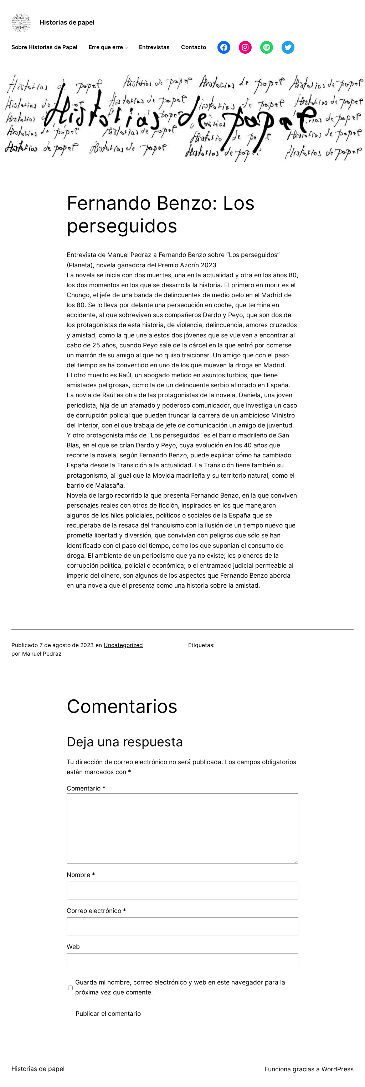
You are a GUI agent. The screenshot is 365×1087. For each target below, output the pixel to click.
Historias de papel (67, 22)
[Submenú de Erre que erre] (126, 47)
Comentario (86, 788)
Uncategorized (123, 645)
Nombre (81, 874)
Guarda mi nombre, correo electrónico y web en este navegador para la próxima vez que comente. (180, 987)
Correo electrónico (96, 910)
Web (73, 946)
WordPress (338, 1069)
